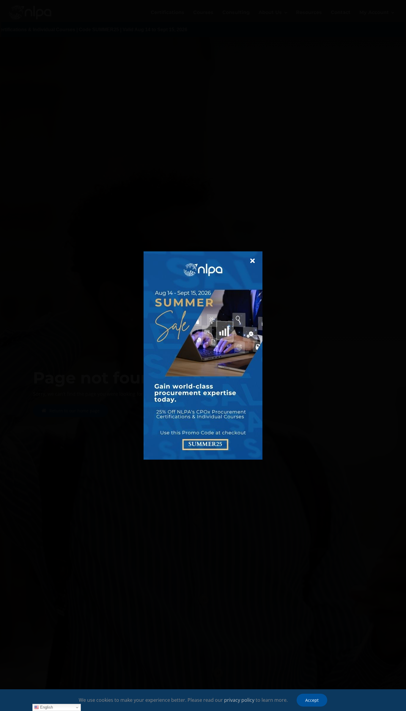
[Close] (252, 260)
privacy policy (239, 700)
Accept (312, 700)
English (46, 707)
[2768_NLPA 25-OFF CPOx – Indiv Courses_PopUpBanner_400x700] (203, 253)
